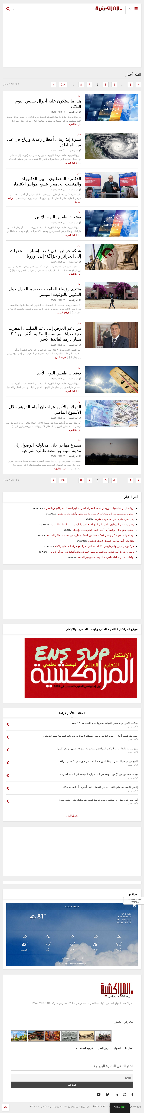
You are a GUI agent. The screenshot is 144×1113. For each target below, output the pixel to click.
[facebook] (132, 1094)
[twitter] (107, 1094)
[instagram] (124, 1094)
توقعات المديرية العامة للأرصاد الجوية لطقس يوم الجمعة (106, 557)
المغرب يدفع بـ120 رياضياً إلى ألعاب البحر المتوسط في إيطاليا (103, 530)
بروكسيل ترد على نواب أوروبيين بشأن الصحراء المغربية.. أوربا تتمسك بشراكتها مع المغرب (89, 508)
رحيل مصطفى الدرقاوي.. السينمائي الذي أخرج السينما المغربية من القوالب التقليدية (92, 524)
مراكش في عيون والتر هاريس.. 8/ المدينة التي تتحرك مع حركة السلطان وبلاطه (94, 546)
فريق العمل (104, 1048)
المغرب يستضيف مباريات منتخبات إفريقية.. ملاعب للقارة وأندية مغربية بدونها (95, 513)
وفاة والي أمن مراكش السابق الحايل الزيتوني (111, 540)
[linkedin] (116, 1094)
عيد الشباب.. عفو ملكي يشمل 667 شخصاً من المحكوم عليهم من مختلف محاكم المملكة (90, 535)
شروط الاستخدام (84, 1048)
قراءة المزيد (74, 124)
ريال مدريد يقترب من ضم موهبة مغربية (114, 519)
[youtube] (99, 1094)
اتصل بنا (129, 1048)
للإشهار (117, 1048)
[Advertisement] (72, 40)
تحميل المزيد (72, 815)
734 (63, 84)
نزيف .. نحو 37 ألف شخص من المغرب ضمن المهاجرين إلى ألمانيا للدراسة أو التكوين (92, 551)
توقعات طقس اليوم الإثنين (58, 216)
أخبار (79, 96)
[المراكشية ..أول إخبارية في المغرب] (107, 11)
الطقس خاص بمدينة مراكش (72, 958)
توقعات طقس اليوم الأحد (59, 373)
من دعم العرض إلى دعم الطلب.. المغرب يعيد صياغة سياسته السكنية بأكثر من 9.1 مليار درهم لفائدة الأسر (45, 333)
